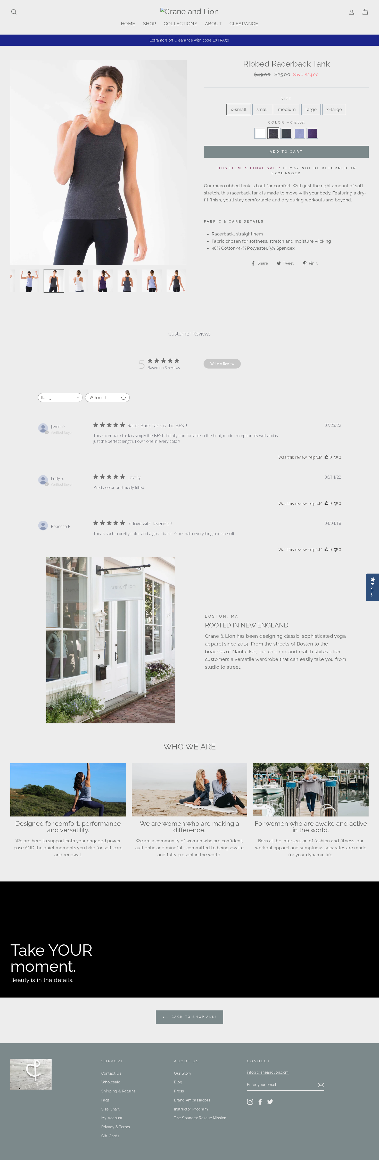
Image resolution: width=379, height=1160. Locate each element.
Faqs (105, 1100)
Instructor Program (191, 1109)
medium (287, 109)
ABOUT (213, 23)
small (262, 109)
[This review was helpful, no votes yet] (326, 457)
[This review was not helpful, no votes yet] (335, 457)
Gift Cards (110, 1136)
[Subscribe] (321, 1084)
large (311, 109)
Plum (312, 133)
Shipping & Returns (118, 1091)
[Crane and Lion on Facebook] (260, 1101)
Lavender (299, 133)
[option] (189, 40)
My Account (111, 1118)
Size (286, 99)
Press (179, 1091)
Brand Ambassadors (192, 1100)
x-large (334, 109)
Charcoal (273, 133)
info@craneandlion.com (268, 1072)
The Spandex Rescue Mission (200, 1118)
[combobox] (60, 397)
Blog (178, 1082)
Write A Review (222, 363)
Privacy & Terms (115, 1127)
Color (286, 122)
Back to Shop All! (193, 1017)
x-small (239, 109)
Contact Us (111, 1073)
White (260, 133)
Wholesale (110, 1082)
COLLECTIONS (180, 23)
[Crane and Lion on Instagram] (250, 1101)
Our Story (182, 1073)
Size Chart (110, 1109)
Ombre (286, 133)
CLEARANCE (243, 23)
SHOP (149, 23)
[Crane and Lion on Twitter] (270, 1101)
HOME (128, 23)
